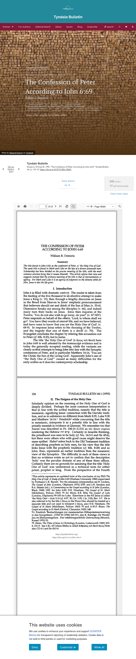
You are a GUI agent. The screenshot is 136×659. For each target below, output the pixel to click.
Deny (36, 647)
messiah (94, 109)
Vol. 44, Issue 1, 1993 (36, 74)
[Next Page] (56, 206)
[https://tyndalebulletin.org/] (67, 368)
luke (69, 109)
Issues (69, 27)
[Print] (25, 206)
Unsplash (29, 153)
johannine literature (38, 109)
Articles (6, 27)
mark (56, 109)
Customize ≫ (69, 647)
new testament (36, 105)
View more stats (119, 193)
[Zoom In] (91, 206)
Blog (79, 27)
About (58, 27)
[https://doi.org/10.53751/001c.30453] (66, 371)
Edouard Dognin (16, 153)
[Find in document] (120, 206)
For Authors (24, 27)
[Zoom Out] (88, 206)
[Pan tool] (67, 206)
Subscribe (92, 27)
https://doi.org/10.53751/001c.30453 (46, 115)
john (80, 109)
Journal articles (36, 68)
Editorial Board (42, 27)
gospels (54, 105)
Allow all (100, 647)
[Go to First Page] (32, 206)
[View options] (18, 206)
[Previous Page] (36, 206)
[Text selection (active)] (73, 206)
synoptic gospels (73, 105)
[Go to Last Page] (60, 206)
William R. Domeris (36, 97)
